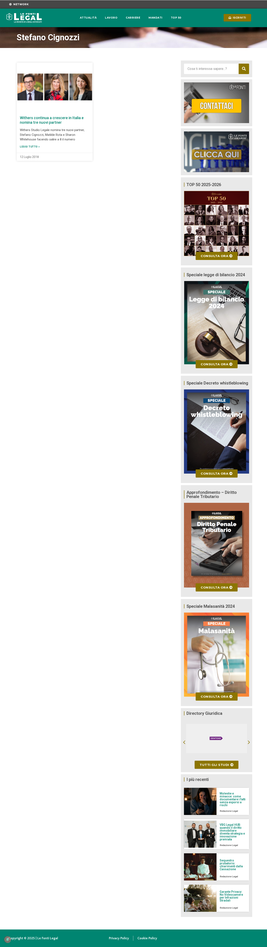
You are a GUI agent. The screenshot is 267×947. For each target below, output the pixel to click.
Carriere (133, 17)
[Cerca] (244, 69)
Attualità (88, 17)
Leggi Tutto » (30, 146)
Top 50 (176, 17)
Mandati (155, 17)
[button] (184, 742)
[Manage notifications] (7, 939)
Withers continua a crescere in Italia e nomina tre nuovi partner (52, 120)
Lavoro (111, 17)
